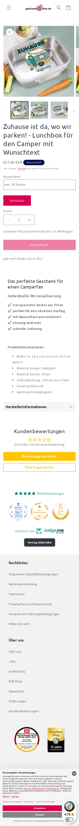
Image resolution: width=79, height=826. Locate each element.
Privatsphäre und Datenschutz (30, 604)
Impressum (17, 594)
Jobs (12, 661)
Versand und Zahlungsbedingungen (34, 614)
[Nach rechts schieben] (74, 111)
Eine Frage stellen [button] (39, 467)
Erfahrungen (18, 701)
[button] (9, 8)
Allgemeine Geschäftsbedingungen (33, 574)
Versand (22, 168)
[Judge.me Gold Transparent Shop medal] (39, 511)
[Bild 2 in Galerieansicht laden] (39, 110)
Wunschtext (12, 176)
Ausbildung (17, 671)
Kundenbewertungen (24, 711)
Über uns (15, 652)
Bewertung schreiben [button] (39, 456)
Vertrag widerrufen (40, 542)
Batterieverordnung (23, 584)
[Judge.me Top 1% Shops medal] (60, 511)
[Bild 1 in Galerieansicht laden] (19, 110)
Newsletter (16, 691)
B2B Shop (15, 681)
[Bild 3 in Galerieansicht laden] (59, 110)
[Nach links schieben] (5, 111)
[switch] (69, 819)
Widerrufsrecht (19, 624)
